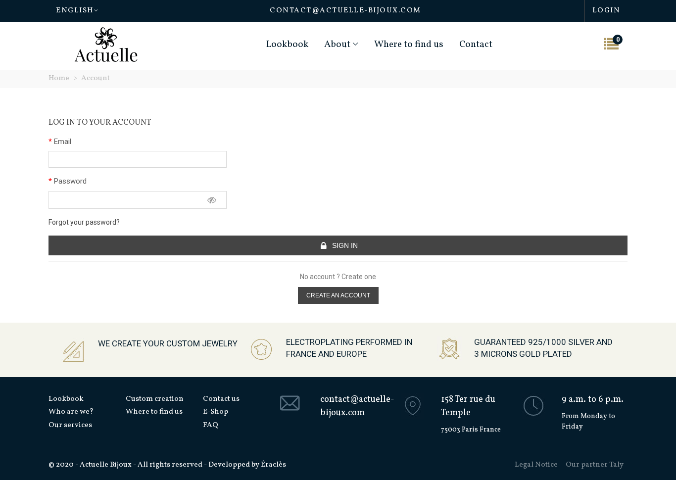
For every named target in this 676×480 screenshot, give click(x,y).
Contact (475, 44)
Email (61, 141)
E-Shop (215, 412)
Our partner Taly (595, 465)
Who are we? (71, 412)
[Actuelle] (105, 44)
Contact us (221, 399)
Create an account (338, 295)
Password (69, 181)
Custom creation (155, 399)
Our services (70, 425)
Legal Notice (536, 465)
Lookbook (287, 44)
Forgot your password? (84, 222)
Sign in (344, 245)
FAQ (210, 425)
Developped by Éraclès (247, 465)
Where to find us (408, 44)
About (337, 44)
